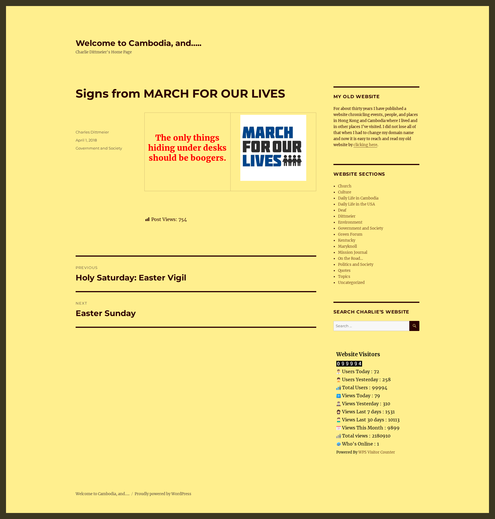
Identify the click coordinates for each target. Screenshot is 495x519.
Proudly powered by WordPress (163, 493)
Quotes (344, 270)
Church (344, 186)
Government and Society (99, 148)
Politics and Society (355, 264)
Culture (344, 192)
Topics (344, 276)
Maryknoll (347, 246)
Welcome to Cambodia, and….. (138, 43)
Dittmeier (346, 216)
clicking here (365, 144)
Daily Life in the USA (356, 204)
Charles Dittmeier (92, 132)
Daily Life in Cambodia (358, 198)
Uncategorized (351, 282)
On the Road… (350, 258)
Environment (350, 222)
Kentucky (346, 240)
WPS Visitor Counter (376, 452)
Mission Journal (352, 252)
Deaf (342, 210)
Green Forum (350, 234)
